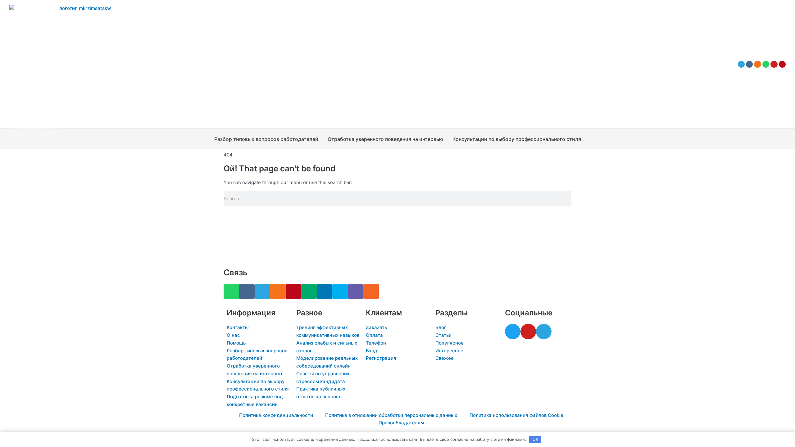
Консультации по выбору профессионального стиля (516, 139)
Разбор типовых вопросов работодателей (266, 139)
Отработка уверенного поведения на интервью (385, 139)
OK (535, 439)
